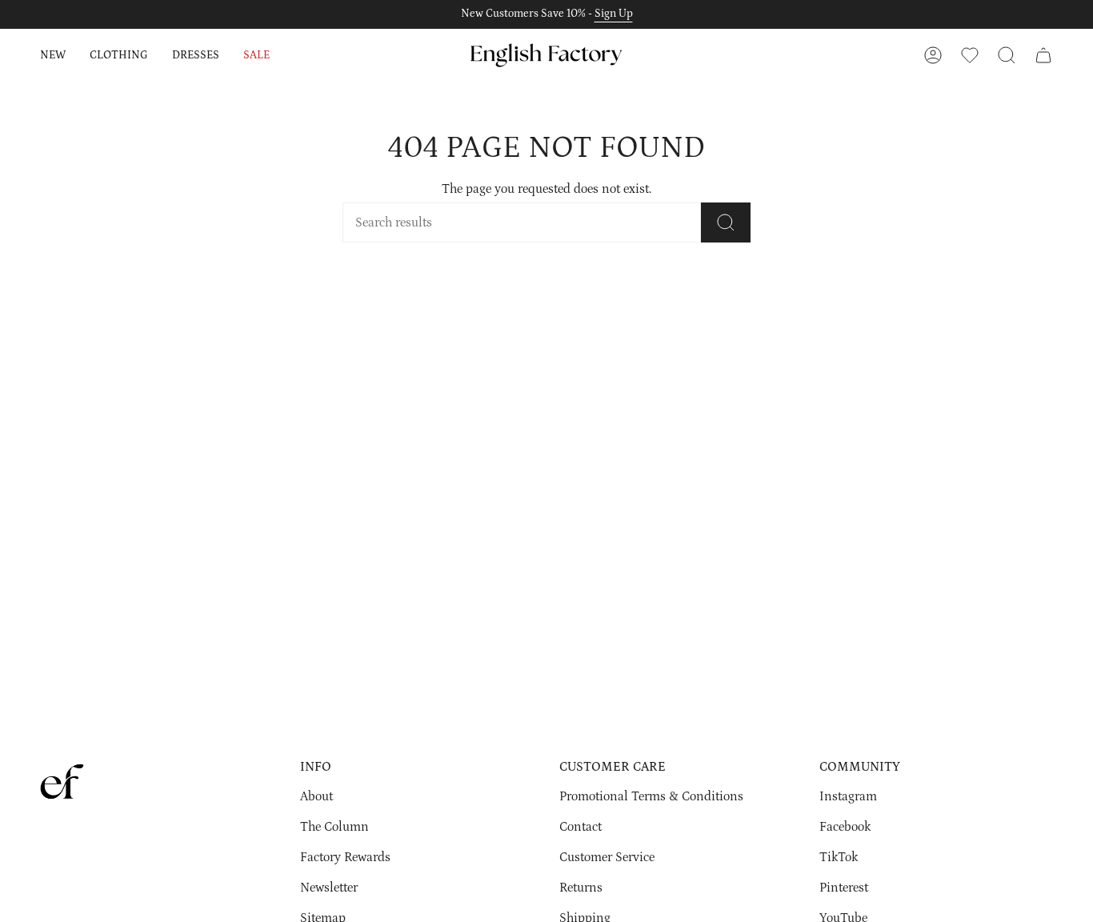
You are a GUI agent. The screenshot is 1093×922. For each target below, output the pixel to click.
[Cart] (1043, 55)
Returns (581, 887)
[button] (53, 55)
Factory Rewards (345, 857)
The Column (334, 827)
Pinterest (843, 887)
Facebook (845, 827)
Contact (580, 827)
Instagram (848, 796)
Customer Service (607, 857)
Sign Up (614, 13)
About (316, 796)
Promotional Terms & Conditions (651, 796)
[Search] (726, 222)
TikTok (838, 857)
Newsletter (329, 887)
